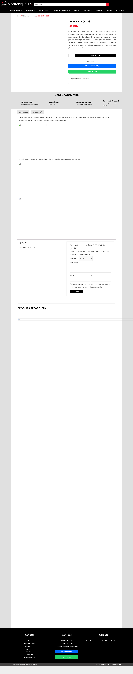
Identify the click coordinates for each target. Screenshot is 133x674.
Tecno (34, 16)
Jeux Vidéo (86, 11)
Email (93, 275)
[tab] (23, 112)
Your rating (74, 258)
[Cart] (115, 4)
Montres (76, 11)
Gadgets (99, 11)
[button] (92, 66)
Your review (74, 262)
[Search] (107, 4)
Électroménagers (14, 11)
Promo (109, 11)
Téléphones (29, 11)
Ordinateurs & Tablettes (60, 11)
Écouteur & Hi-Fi (44, 11)
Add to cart (95, 55)
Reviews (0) (37, 112)
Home (19, 16)
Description (23, 112)
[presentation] (21, 11)
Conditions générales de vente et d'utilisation (24, 664)
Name (72, 275)
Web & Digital (119, 11)
